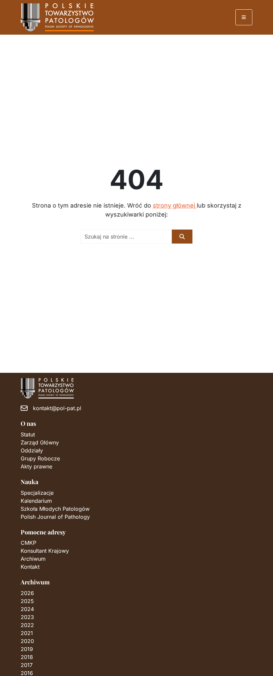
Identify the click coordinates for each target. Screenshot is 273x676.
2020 (27, 641)
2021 (27, 633)
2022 (27, 625)
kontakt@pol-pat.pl (57, 408)
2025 (27, 601)
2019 (27, 649)
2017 (27, 665)
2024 (27, 609)
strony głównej (175, 205)
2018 (27, 657)
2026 (27, 593)
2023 (27, 617)
